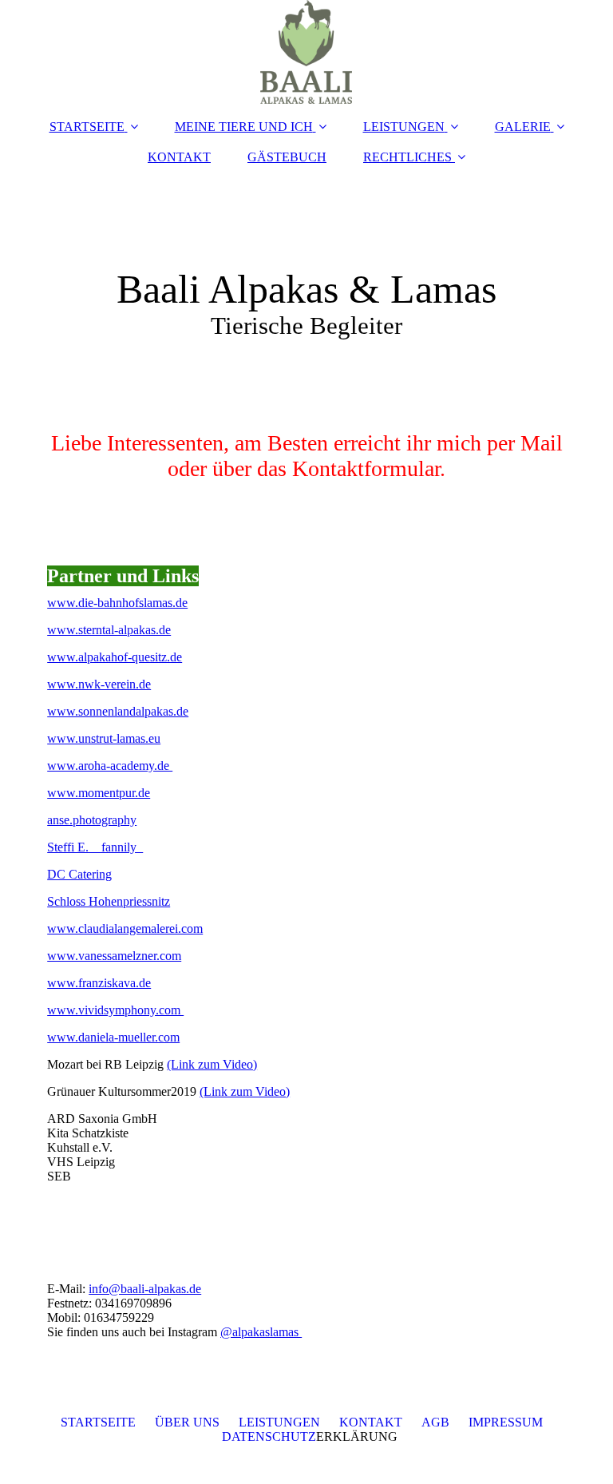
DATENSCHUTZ (269, 1436)
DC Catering (79, 874)
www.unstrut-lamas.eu (103, 738)
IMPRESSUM (506, 1422)
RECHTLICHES (407, 157)
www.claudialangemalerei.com (125, 928)
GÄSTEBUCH (286, 157)
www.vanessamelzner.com (114, 955)
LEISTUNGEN (404, 126)
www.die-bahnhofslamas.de (117, 602)
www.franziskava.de (99, 983)
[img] (306, 52)
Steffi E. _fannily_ (95, 847)
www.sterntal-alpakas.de (109, 630)
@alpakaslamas (261, 1332)
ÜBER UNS (187, 1422)
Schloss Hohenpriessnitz (108, 901)
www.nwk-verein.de (99, 684)
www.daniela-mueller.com (113, 1037)
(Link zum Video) (212, 1064)
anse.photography (91, 820)
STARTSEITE (87, 126)
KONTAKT (179, 157)
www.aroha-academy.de (109, 765)
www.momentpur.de (98, 793)
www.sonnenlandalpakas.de (117, 711)
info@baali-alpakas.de (145, 1289)
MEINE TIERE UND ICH (244, 126)
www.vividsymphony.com (115, 1010)
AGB (435, 1422)
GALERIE (523, 126)
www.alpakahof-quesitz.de (114, 657)
